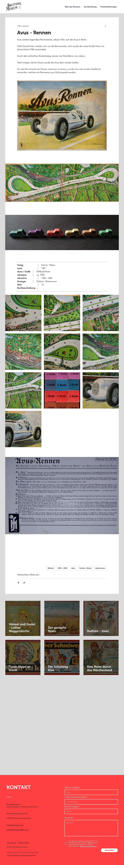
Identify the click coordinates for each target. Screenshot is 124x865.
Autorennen (100, 568)
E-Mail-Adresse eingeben (75, 797)
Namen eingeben (72, 787)
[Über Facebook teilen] (18, 583)
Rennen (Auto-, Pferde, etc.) (28, 574)
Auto (73, 568)
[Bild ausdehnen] (23, 313)
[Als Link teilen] (24, 583)
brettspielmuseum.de (15, 825)
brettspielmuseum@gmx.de (17, 830)
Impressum (12, 842)
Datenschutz (24, 842)
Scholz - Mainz (85, 568)
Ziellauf (51, 568)
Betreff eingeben (71, 807)
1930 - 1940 (62, 568)
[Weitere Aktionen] (105, 25)
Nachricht (68, 818)
